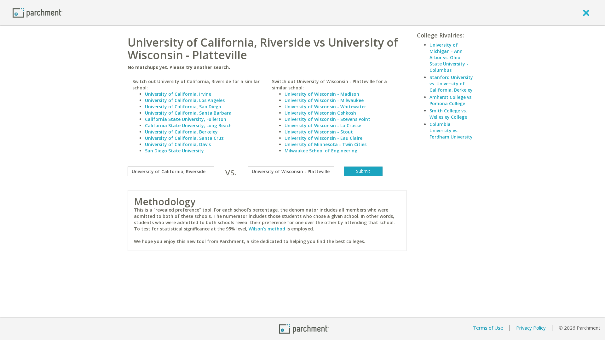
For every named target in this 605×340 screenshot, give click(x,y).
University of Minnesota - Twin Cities (325, 144)
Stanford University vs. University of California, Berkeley (451, 83)
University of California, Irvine (178, 94)
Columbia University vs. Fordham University (451, 130)
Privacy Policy (531, 328)
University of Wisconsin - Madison (322, 94)
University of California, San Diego (183, 107)
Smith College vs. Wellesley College (448, 114)
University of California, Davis (178, 144)
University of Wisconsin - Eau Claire (323, 138)
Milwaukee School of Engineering (321, 151)
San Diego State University (174, 151)
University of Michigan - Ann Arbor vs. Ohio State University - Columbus (448, 57)
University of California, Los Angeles (185, 100)
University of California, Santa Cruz (184, 138)
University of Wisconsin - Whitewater (325, 107)
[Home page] (37, 12)
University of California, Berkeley (181, 132)
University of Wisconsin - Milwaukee (324, 100)
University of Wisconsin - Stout (319, 132)
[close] (586, 12)
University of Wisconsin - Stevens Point (327, 119)
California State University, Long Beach (188, 125)
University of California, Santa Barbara (188, 113)
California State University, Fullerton (185, 119)
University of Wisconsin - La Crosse (323, 125)
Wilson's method (267, 229)
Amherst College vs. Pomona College (451, 100)
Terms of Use (488, 328)
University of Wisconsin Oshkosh (320, 113)
